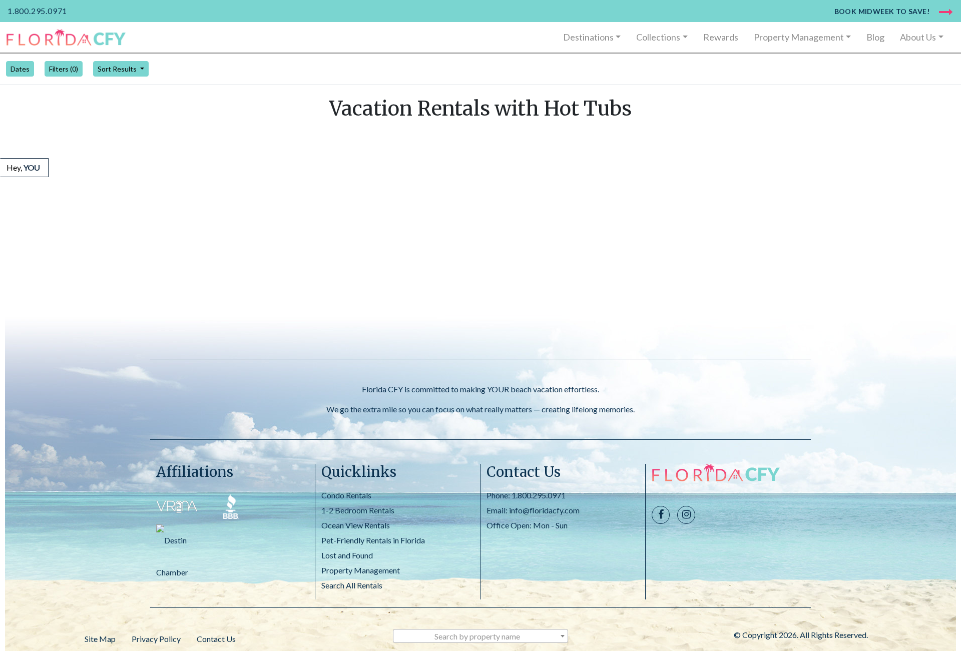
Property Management (799, 37)
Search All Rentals (351, 585)
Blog (875, 37)
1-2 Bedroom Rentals (357, 510)
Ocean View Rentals (355, 525)
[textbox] (480, 636)
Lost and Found (347, 555)
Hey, (23, 167)
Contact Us (216, 638)
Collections (658, 37)
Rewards (720, 37)
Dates (20, 69)
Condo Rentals (346, 495)
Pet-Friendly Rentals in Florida (373, 540)
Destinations (588, 37)
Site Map (100, 638)
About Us (918, 37)
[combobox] (480, 636)
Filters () (63, 69)
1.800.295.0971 (37, 11)
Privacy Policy (156, 638)
